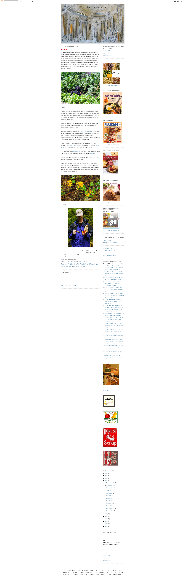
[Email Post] (87, 261)
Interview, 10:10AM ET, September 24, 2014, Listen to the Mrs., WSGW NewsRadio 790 (113, 319)
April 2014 (109, 503)
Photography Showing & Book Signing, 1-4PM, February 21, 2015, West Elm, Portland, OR (113, 347)
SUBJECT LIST (107, 55)
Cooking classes (90, 263)
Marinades (94, 264)
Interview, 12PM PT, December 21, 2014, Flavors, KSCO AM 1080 (113, 336)
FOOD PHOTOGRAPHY (109, 256)
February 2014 (110, 508)
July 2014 (109, 496)
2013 (106, 514)
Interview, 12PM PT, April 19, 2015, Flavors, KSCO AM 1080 (112, 352)
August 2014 (109, 493)
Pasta (70, 266)
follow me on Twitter (119, 535)
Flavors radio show (77, 151)
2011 (106, 519)
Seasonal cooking (79, 266)
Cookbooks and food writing (75, 263)
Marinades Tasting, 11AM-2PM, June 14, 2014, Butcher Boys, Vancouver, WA (113, 289)
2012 (106, 516)
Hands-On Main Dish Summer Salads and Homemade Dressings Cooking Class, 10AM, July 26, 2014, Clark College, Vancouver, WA (113, 308)
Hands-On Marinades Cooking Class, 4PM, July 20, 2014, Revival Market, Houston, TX (113, 301)
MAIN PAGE (106, 51)
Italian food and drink (83, 264)
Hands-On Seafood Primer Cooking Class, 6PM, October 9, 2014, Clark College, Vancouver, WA (113, 325)
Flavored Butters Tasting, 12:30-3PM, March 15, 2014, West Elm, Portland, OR (113, 273)
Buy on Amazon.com (113, 85)
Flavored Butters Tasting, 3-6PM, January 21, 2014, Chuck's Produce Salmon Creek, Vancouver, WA (113, 267)
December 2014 (110, 483)
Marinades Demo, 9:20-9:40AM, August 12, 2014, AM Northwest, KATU (113, 314)
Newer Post (63, 279)
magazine (86, 131)
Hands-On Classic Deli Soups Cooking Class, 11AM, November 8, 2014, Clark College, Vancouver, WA (113, 331)
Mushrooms (64, 266)
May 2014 (109, 501)
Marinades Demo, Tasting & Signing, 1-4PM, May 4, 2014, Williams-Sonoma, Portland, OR (113, 283)
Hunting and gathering (68, 264)
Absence (64, 49)
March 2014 (109, 506)
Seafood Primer (73, 145)
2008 (106, 526)
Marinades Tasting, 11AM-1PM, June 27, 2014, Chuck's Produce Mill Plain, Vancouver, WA (113, 295)
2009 (106, 524)
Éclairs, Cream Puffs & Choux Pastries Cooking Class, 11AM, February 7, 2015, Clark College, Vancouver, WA (113, 341)
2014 (106, 480)
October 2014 (110, 488)
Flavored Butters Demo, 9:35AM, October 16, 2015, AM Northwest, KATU (112, 357)
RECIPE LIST (106, 53)
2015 (106, 478)
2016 (106, 475)
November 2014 (110, 485)
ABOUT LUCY (107, 240)
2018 (106, 473)
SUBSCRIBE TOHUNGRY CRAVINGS (109, 249)
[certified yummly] (108, 390)
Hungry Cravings (92, 7)
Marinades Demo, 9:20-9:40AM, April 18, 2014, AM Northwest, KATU (113, 278)
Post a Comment (65, 276)
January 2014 (110, 511)
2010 (106, 521)
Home (80, 279)
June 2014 (109, 498)
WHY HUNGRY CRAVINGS (110, 242)
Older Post (97, 279)
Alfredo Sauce (72, 255)
